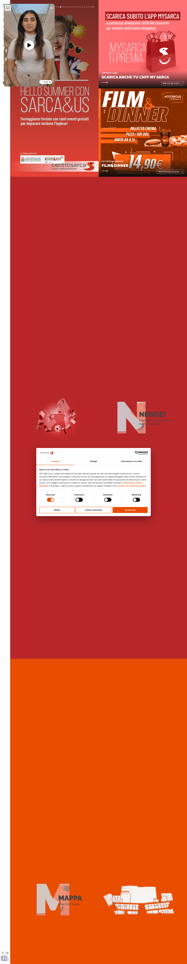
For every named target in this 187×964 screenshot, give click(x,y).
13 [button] (77, 7)
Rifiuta (57, 510)
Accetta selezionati (93, 510)
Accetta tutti (130, 510)
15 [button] (82, 7)
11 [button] (73, 7)
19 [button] (90, 7)
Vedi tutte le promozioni (169, 172)
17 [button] (86, 7)
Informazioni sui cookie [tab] (131, 461)
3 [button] (56, 7)
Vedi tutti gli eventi (171, 83)
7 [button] (65, 7)
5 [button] (60, 7)
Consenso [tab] (55, 461)
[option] (54, 88)
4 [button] (58, 7)
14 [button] (80, 7)
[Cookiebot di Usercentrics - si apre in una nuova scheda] (137, 453)
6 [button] (62, 7)
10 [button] (71, 7)
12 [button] (75, 7)
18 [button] (88, 7)
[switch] (79, 500)
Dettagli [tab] (93, 461)
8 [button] (67, 7)
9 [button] (69, 7)
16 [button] (84, 7)
